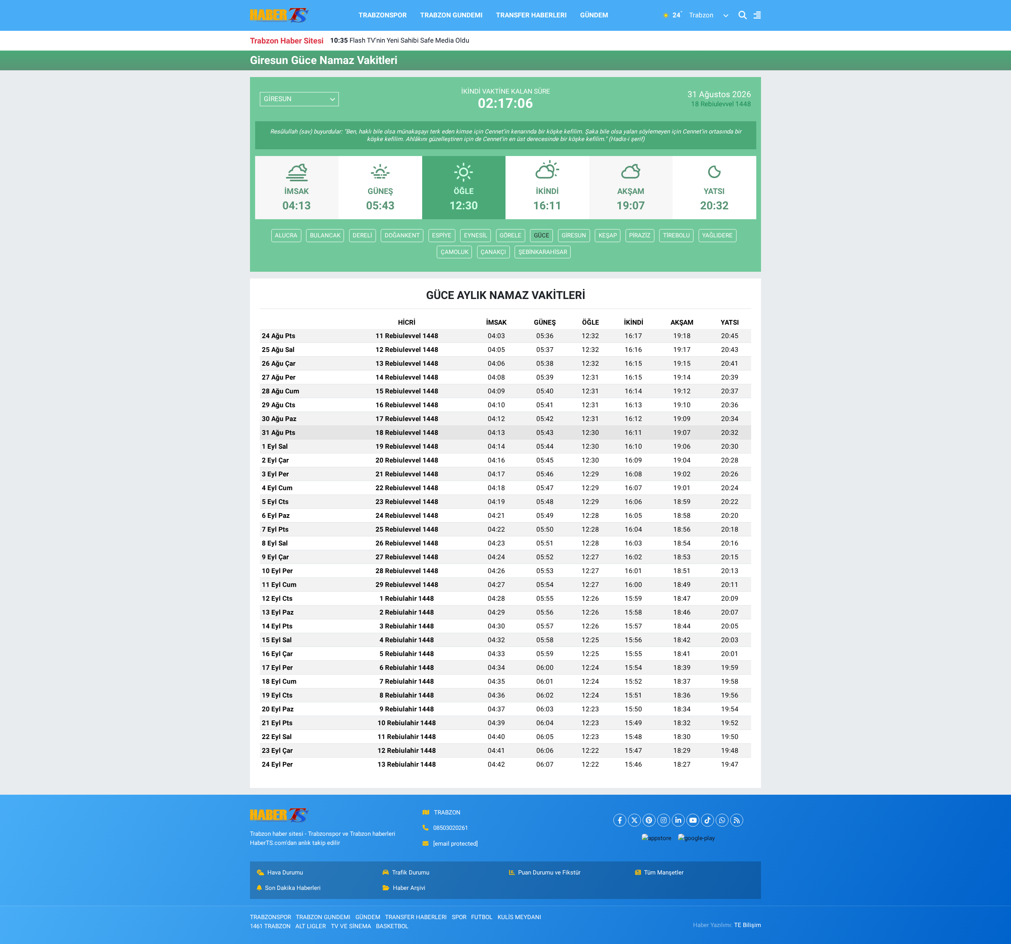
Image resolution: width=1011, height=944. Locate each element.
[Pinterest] (649, 820)
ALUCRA (286, 235)
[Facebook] (619, 820)
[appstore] (656, 837)
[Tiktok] (707, 820)
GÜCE (541, 235)
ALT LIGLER (310, 926)
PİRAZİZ (639, 235)
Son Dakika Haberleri (293, 887)
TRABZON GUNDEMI (451, 15)
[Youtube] (692, 820)
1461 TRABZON (270, 926)
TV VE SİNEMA (351, 926)
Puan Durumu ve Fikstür (549, 872)
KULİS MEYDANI (519, 917)
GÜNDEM (594, 15)
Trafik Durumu (410, 872)
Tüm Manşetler (664, 872)
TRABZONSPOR (383, 15)
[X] (634, 820)
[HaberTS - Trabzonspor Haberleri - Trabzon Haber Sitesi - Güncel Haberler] (279, 15)
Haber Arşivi (409, 887)
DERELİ (362, 235)
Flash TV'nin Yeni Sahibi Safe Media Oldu (399, 40)
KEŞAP (608, 235)
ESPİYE (441, 235)
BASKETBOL (392, 926)
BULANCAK (325, 235)
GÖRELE (510, 235)
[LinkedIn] (678, 820)
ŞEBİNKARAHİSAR (543, 252)
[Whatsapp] (722, 820)
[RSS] (736, 820)
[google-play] (696, 837)
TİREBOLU (676, 235)
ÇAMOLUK (454, 252)
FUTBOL (481, 917)
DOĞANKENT (402, 235)
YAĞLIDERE (717, 235)
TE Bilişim (747, 925)
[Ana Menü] (754, 15)
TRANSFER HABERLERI (531, 15)
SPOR (459, 917)
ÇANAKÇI (493, 252)
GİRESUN (574, 235)
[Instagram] (663, 820)
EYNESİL (475, 235)
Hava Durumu (285, 872)
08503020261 (450, 827)
